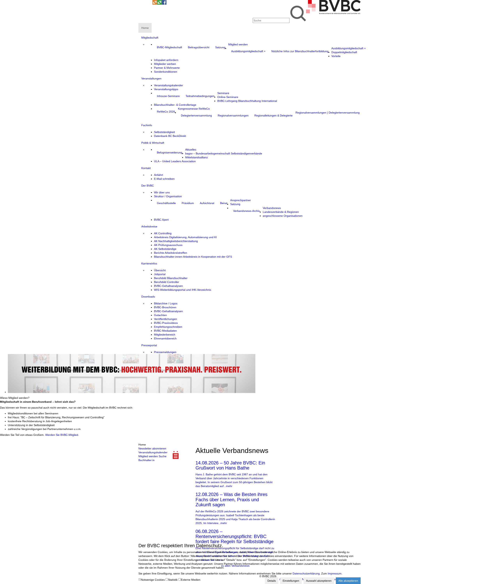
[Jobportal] (150, 3)
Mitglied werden (148, 456)
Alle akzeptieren (348, 580)
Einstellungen (291, 580)
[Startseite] (333, 13)
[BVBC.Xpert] (159, 3)
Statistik (173, 579)
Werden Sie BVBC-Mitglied (61, 434)
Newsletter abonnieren (152, 448)
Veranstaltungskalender (152, 452)
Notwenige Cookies (153, 579)
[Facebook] (164, 3)
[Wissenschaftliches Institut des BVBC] (154, 3)
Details (271, 580)
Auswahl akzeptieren (319, 580)
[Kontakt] (140, 3)
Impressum (335, 573)
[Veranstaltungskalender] (145, 3)
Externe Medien (190, 579)
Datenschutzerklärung (306, 573)
